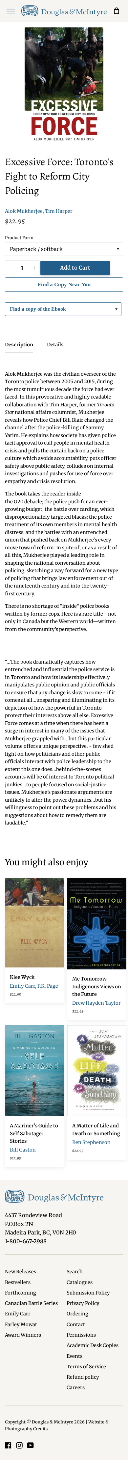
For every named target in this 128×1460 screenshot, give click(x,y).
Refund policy (83, 1377)
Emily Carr (18, 1314)
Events (74, 1356)
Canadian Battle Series (31, 1303)
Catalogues (80, 1282)
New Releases (20, 1272)
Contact (76, 1324)
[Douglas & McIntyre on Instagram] (19, 1445)
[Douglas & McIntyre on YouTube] (30, 1445)
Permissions (81, 1335)
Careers (76, 1387)
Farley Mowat (21, 1324)
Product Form (19, 238)
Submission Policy (88, 1293)
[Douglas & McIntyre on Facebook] (8, 1445)
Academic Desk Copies (92, 1345)
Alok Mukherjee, (24, 211)
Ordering (77, 1314)
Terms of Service (86, 1367)
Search (75, 1272)
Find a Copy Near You (64, 284)
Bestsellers (18, 1282)
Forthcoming (20, 1293)
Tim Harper (59, 211)
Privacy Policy (83, 1303)
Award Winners (23, 1335)
